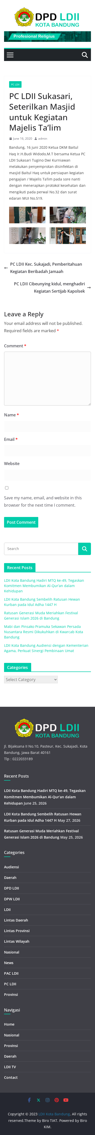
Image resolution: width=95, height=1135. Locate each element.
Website (12, 463)
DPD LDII (11, 888)
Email (11, 439)
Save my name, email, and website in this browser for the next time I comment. (43, 501)
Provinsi (11, 994)
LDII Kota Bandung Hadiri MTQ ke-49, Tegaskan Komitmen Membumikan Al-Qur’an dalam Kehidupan (44, 585)
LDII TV (10, 1066)
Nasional (11, 952)
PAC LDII (11, 973)
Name (11, 415)
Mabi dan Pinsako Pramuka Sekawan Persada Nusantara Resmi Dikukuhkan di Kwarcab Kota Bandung (43, 631)
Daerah (10, 877)
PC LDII (15, 84)
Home (9, 1024)
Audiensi (11, 867)
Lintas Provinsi (17, 930)
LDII (7, 909)
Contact (11, 1077)
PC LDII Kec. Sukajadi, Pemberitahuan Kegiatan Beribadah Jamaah (46, 267)
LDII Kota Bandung (54, 1114)
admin (42, 138)
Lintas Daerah (16, 920)
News (8, 962)
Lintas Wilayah (16, 941)
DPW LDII (12, 899)
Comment (15, 346)
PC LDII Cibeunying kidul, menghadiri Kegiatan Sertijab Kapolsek (49, 287)
